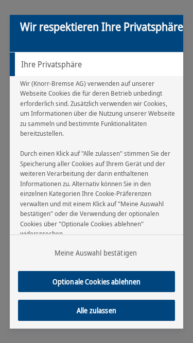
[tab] (97, 64)
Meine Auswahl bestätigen (96, 253)
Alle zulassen (96, 310)
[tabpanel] (98, 181)
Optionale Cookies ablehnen (96, 281)
